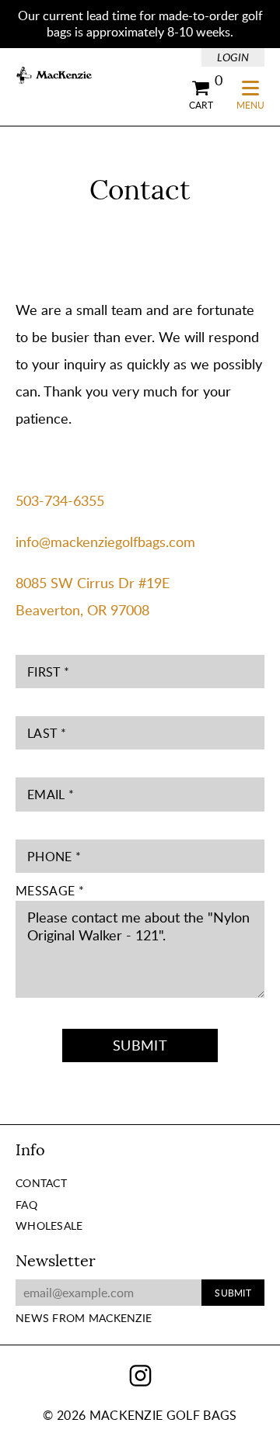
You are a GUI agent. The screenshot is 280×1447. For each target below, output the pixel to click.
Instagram (140, 1376)
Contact (41, 1182)
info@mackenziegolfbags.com (105, 541)
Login (233, 57)
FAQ (26, 1204)
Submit (140, 1045)
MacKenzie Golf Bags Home (54, 76)
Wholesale (49, 1225)
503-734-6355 (60, 500)
